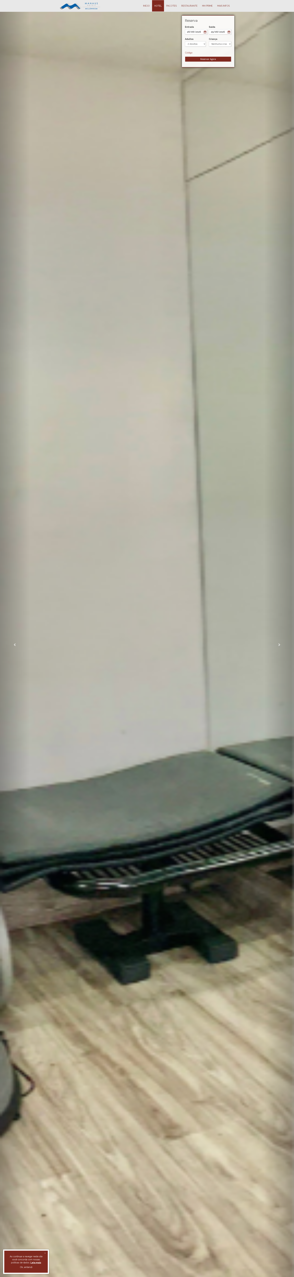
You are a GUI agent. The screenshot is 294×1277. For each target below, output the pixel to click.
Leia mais (35, 1262)
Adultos (189, 39)
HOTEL (158, 5)
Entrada (189, 27)
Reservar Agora (208, 59)
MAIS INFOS (223, 5)
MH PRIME (207, 5)
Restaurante (189, 5)
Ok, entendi (26, 1267)
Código (188, 52)
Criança (213, 39)
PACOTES (171, 5)
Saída (212, 27)
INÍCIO (146, 5)
